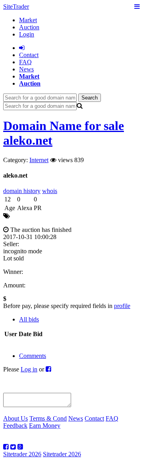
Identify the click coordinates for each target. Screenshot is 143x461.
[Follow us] (6, 447)
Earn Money (44, 425)
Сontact (29, 55)
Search (89, 98)
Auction (29, 27)
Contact (94, 418)
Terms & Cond (48, 418)
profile (122, 305)
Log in (29, 369)
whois (49, 190)
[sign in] (22, 47)
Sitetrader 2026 (22, 454)
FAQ (25, 62)
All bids (29, 319)
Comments (32, 355)
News (26, 69)
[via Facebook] (48, 369)
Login (26, 34)
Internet (38, 160)
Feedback (15, 425)
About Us (15, 418)
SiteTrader (16, 6)
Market (28, 20)
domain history (22, 190)
